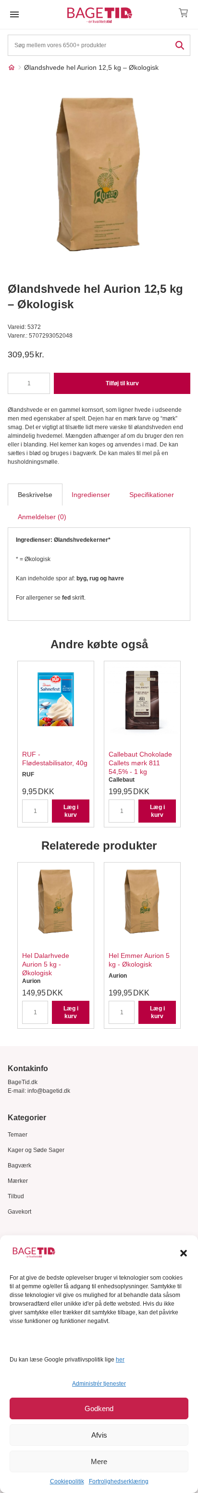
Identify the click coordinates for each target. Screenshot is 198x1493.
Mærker (18, 1181)
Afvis (99, 1435)
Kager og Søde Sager (36, 1150)
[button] (183, 1253)
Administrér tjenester (99, 1383)
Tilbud (16, 1196)
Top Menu (14, 14)
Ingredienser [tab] (91, 494)
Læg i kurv (70, 811)
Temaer (17, 1134)
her (120, 1359)
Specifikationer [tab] (151, 494)
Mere (99, 1461)
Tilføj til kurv (122, 383)
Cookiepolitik (67, 1481)
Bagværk (19, 1165)
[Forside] (11, 67)
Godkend (99, 1408)
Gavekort (19, 1211)
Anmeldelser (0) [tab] (42, 517)
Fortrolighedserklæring (118, 1481)
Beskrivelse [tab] (35, 494)
